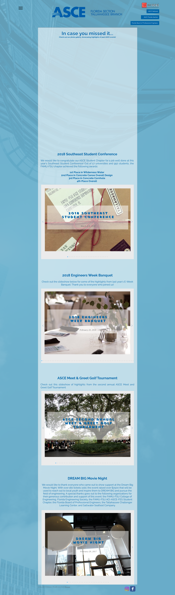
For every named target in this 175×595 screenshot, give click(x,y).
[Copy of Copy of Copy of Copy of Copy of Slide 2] (93, 256)
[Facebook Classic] (132, 589)
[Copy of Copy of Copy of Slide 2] (64, 360)
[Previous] (42, 222)
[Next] (131, 222)
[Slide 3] (67, 360)
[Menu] (21, 8)
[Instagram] (127, 589)
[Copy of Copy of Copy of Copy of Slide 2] (91, 256)
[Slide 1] (67, 256)
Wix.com (67, 587)
